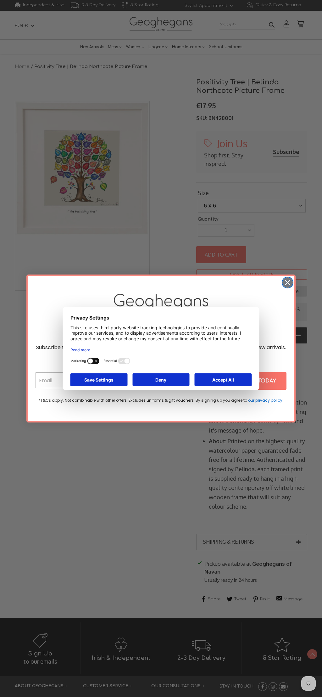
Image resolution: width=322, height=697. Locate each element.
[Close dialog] (287, 282)
